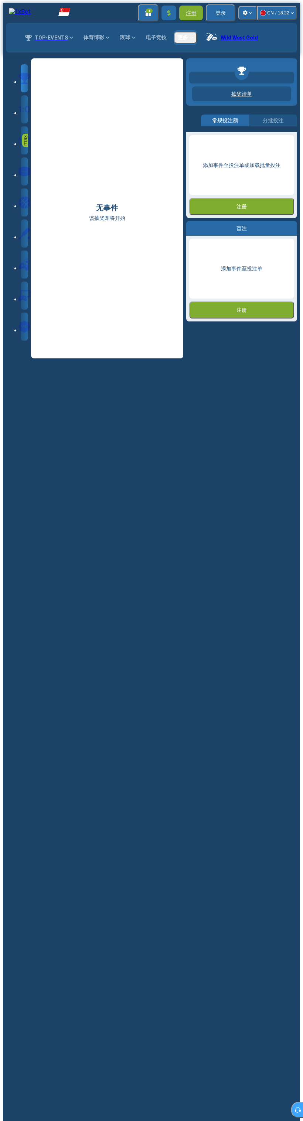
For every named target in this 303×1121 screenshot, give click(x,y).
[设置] (247, 13)
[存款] (168, 13)
